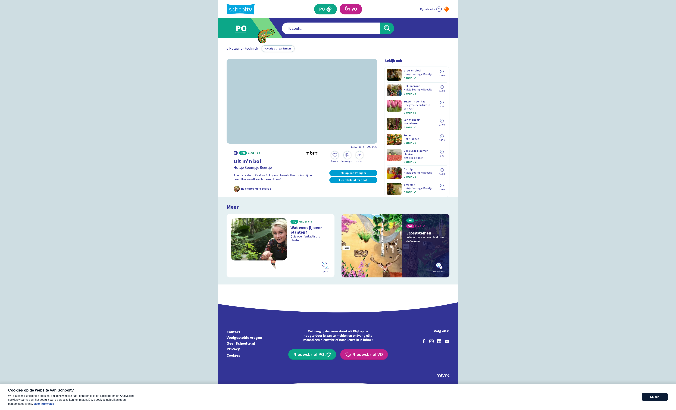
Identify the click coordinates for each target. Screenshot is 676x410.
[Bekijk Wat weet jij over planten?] (280, 245)
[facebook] (424, 341)
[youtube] (447, 341)
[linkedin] (439, 341)
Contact (233, 332)
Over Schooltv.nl (241, 343)
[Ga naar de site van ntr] (443, 375)
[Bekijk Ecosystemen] (395, 245)
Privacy (233, 349)
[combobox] (331, 28)
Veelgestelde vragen (244, 337)
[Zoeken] (387, 28)
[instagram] (431, 341)
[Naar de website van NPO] (446, 9)
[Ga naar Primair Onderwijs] (244, 28)
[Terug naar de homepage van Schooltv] (241, 9)
